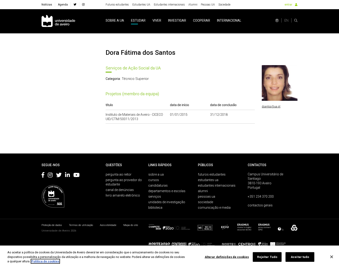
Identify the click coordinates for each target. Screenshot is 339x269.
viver (156, 20)
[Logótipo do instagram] (50, 176)
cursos (153, 180)
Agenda (63, 4)
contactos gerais (260, 205)
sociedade (205, 202)
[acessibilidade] (277, 20)
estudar (138, 20)
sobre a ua (115, 20)
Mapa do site (130, 225)
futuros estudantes (212, 174)
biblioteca (155, 207)
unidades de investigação (166, 202)
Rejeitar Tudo (267, 257)
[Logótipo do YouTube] (76, 176)
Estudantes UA (141, 4)
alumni (203, 191)
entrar (288, 4)
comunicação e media (214, 207)
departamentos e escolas (166, 191)
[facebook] (75, 4)
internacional (229, 20)
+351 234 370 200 (261, 196)
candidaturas (158, 185)
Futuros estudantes (117, 4)
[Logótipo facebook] (43, 176)
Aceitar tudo (300, 257)
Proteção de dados (52, 225)
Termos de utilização (81, 225)
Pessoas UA (208, 4)
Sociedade (224, 4)
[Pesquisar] (295, 20)
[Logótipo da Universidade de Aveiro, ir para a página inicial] (58, 21)
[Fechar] (332, 257)
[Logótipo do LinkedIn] (67, 176)
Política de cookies (45, 261)
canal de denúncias (120, 190)
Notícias (47, 4)
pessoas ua (206, 196)
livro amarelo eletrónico (123, 195)
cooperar (201, 20)
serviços (154, 196)
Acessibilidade (108, 225)
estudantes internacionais (216, 185)
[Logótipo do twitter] (59, 176)
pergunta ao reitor (118, 174)
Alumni (192, 4)
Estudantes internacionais (169, 4)
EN (286, 20)
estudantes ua (208, 180)
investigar (177, 20)
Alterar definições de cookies (227, 257)
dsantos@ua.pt (271, 106)
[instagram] (83, 4)
